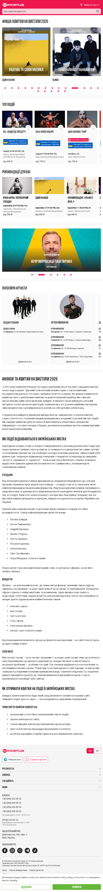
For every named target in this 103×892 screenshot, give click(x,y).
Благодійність (8, 780)
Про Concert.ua (8, 768)
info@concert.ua (10, 819)
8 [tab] (52, 88)
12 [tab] (81, 88)
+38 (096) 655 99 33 (11, 802)
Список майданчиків (18, 870)
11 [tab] (72, 88)
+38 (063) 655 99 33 (11, 811)
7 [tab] (45, 88)
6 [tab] (38, 88)
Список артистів (36, 870)
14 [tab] (97, 88)
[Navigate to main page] (13, 5)
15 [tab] (38, 91)
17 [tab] (51, 91)
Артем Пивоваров (59, 322)
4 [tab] (25, 88)
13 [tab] (91, 88)
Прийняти (77, 887)
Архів (4, 870)
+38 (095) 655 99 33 (11, 807)
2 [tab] (12, 88)
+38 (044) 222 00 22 (11, 798)
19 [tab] (65, 91)
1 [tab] (5, 88)
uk (90, 750)
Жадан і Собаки (11, 322)
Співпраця (6, 774)
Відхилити (26, 887)
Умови (4, 787)
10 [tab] (65, 88)
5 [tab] (32, 88)
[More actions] (28, 127)
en (97, 750)
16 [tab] (44, 91)
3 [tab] (18, 88)
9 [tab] (59, 88)
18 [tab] (58, 91)
